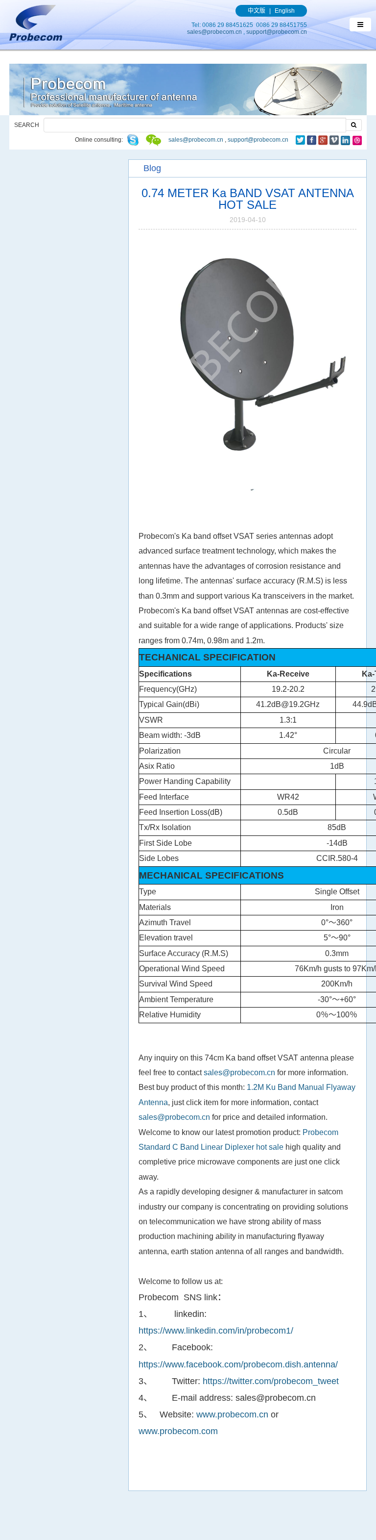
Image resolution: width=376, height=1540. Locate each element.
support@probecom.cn (276, 31)
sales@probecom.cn (214, 31)
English (285, 10)
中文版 (256, 10)
